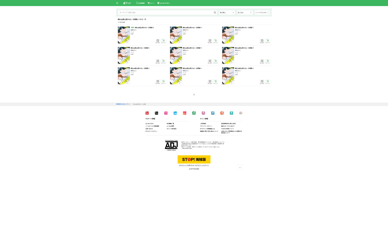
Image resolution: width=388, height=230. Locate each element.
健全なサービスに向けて (228, 126)
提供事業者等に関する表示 (228, 123)
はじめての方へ (150, 123)
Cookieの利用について (227, 128)
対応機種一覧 (170, 123)
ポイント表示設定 (171, 128)
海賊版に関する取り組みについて (209, 131)
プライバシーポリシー (206, 126)
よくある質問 (170, 126)
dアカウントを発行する (186, 165)
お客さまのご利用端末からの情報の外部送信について (231, 132)
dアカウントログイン (151, 131)
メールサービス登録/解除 (152, 126)
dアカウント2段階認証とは (207, 128)
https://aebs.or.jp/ (187, 148)
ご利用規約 (203, 123)
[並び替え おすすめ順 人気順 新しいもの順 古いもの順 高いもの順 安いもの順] (227, 12)
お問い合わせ (149, 128)
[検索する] (214, 12)
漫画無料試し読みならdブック (123, 104)
